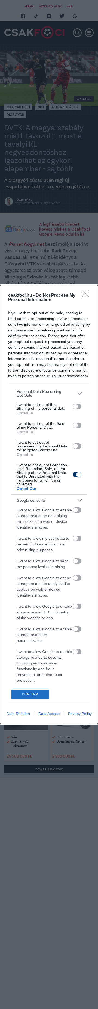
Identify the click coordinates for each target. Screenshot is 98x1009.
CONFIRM (30, 694)
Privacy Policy (80, 713)
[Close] (87, 295)
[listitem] (49, 393)
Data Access (49, 713)
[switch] (77, 406)
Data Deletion (18, 713)
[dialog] (49, 504)
